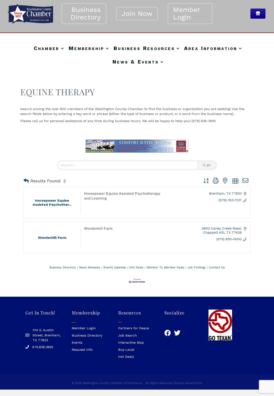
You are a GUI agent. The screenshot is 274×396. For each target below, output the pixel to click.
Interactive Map (131, 342)
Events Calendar (114, 267)
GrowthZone (193, 383)
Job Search (127, 335)
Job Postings (197, 267)
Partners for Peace (133, 328)
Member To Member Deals (165, 267)
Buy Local (126, 350)
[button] (26, 181)
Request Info (82, 350)
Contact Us (217, 267)
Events (77, 342)
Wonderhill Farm (98, 228)
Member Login (84, 328)
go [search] (209, 165)
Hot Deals (136, 267)
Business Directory (62, 267)
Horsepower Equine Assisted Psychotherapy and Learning (122, 196)
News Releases (89, 267)
